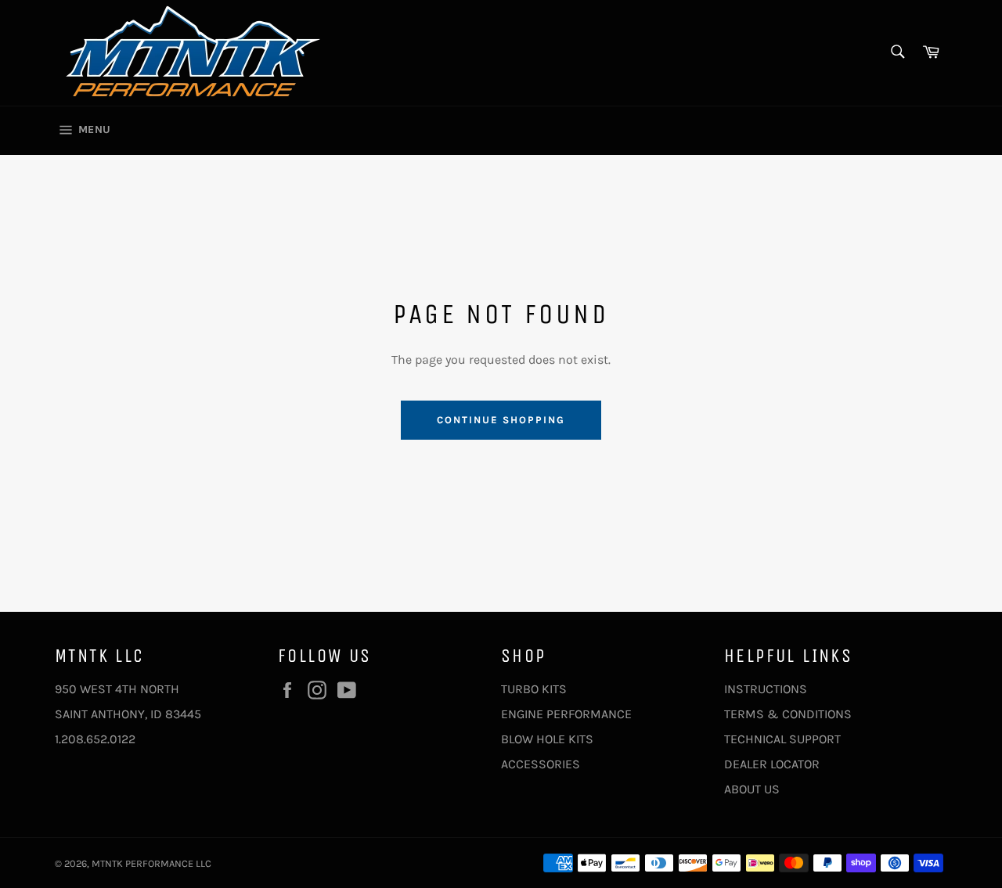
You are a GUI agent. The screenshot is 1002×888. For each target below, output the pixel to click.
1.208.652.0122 (95, 739)
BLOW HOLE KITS (547, 739)
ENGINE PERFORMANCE (566, 713)
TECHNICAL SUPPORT (782, 739)
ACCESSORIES (540, 764)
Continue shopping (500, 420)
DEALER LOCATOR (772, 764)
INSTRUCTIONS (765, 688)
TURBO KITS (534, 688)
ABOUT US (752, 789)
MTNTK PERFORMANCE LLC (151, 863)
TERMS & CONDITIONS (788, 713)
